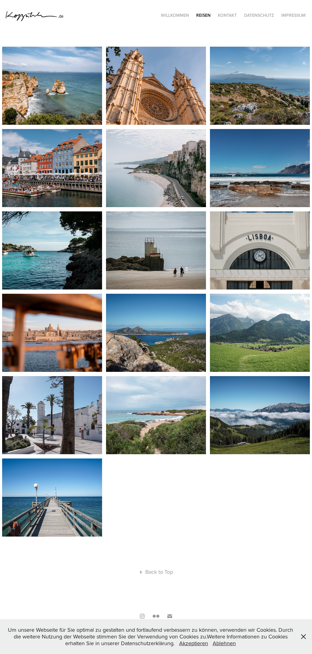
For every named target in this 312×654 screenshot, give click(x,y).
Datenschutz (259, 15)
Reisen (203, 15)
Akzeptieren (193, 643)
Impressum (293, 15)
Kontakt (227, 15)
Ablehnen (224, 643)
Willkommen (175, 15)
